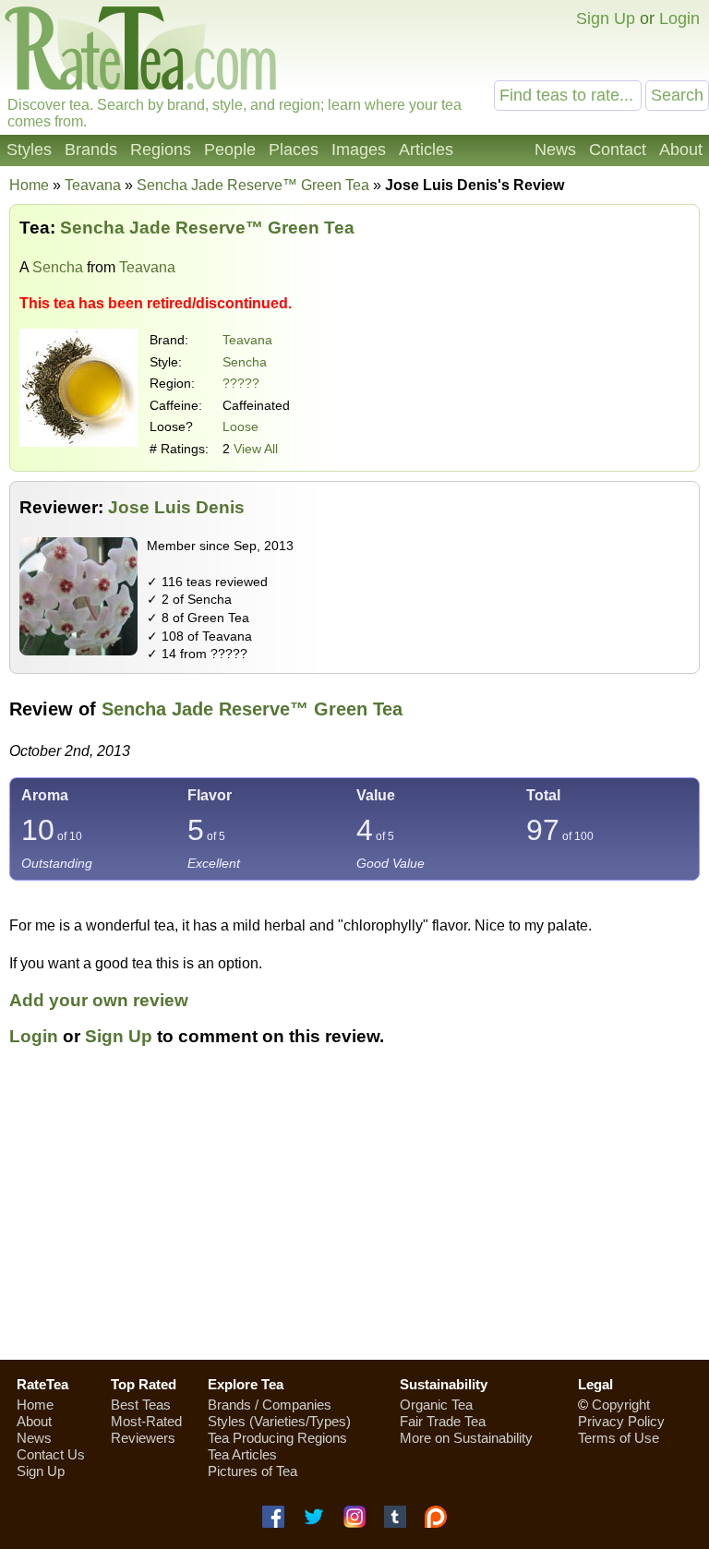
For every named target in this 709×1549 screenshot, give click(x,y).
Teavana (247, 339)
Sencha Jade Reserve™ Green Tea (252, 709)
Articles (426, 149)
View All (256, 448)
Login (679, 18)
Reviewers (143, 1438)
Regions (160, 149)
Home (29, 185)
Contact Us (51, 1454)
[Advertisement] (354, 1214)
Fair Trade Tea (443, 1421)
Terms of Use (618, 1438)
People (230, 149)
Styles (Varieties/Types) (279, 1421)
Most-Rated (146, 1421)
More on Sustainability (466, 1438)
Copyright (621, 1404)
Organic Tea (436, 1404)
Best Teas (141, 1404)
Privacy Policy (621, 1421)
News (555, 149)
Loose (240, 426)
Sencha (57, 267)
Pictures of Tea (252, 1471)
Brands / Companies (269, 1404)
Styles (29, 149)
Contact (617, 149)
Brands (91, 149)
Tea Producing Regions (277, 1438)
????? (240, 383)
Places (293, 149)
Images (358, 149)
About (681, 149)
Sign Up (605, 18)
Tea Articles (242, 1454)
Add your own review (98, 1000)
